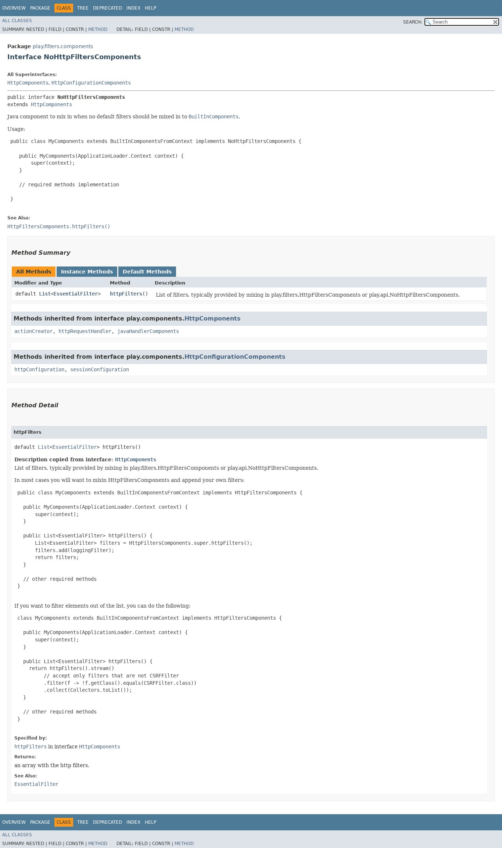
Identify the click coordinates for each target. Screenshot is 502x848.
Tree (83, 8)
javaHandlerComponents (148, 331)
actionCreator (33, 331)
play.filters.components (63, 46)
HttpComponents (28, 83)
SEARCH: (412, 22)
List (45, 294)
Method (97, 29)
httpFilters (126, 294)
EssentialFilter (76, 294)
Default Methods (147, 272)
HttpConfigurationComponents (91, 83)
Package (40, 8)
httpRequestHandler (84, 331)
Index (133, 8)
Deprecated (107, 8)
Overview (14, 8)
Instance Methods (87, 272)
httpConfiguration (39, 369)
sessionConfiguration (99, 369)
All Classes (17, 20)
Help (150, 8)
